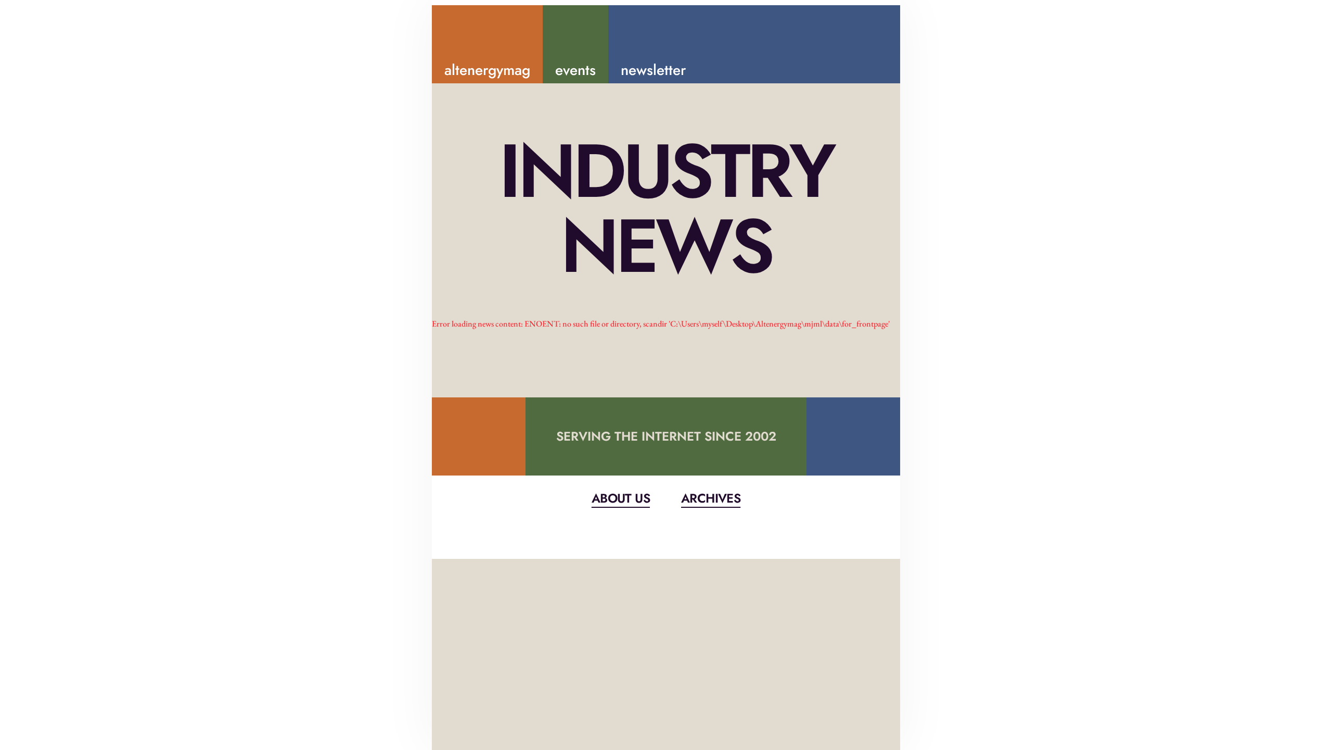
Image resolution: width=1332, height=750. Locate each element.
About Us (621, 498)
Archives (710, 498)
